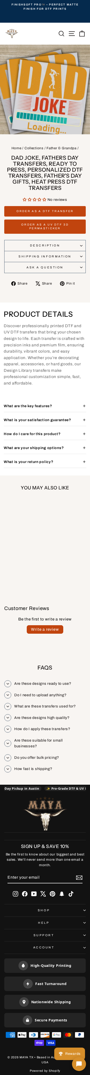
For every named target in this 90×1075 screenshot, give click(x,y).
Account (43, 947)
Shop (44, 910)
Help (43, 922)
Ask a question (44, 267)
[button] (35, 200)
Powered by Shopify (45, 1071)
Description (45, 245)
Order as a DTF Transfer (45, 211)
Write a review (45, 629)
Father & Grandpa (61, 148)
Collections (34, 148)
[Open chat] (79, 1064)
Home (17, 148)
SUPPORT (44, 935)
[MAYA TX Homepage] (45, 814)
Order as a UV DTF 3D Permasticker (45, 226)
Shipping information (45, 256)
